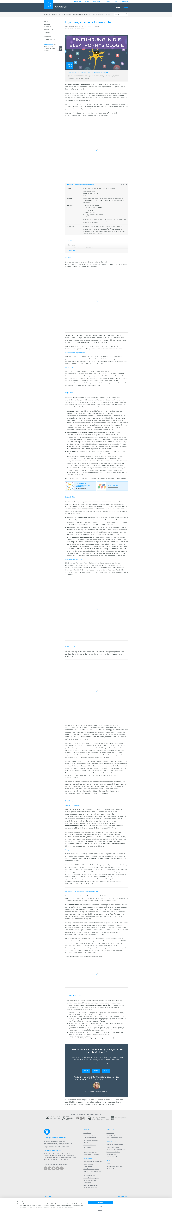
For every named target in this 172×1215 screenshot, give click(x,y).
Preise (109, 1164)
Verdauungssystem (89, 1180)
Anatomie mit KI (112, 1157)
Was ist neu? (77, 1)
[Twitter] (58, 1168)
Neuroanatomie (88, 1150)
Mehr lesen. (112, 1079)
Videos (85, 1070)
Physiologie (54, 14)
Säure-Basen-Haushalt (90, 1185)
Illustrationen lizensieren (114, 1166)
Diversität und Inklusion (53, 1150)
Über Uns (47, 1196)
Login (116, 1)
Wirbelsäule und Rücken (91, 1140)
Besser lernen (96, 1)
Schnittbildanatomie (90, 1152)
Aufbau (46, 21)
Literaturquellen (49, 39)
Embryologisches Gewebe (115, 1137)
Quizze (96, 1070)
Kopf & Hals (87, 1147)
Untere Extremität (89, 1137)
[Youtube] (50, 1168)
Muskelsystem (88, 1164)
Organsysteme (111, 1135)
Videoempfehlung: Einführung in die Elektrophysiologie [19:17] (88, 73)
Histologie (110, 1129)
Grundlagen (87, 1133)
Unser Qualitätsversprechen (55, 1138)
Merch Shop (110, 1168)
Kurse (117, 7)
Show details (20, 1211)
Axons (117, 837)
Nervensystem (66, 14)
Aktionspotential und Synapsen (83, 14)
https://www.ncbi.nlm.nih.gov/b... (79, 1036)
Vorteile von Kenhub (113, 1152)
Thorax (85, 1142)
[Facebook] (45, 1168)
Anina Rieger (96, 26)
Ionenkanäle (71, 458)
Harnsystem (87, 1182)
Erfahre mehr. (65, 1146)
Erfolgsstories (111, 1154)
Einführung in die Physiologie (92, 1161)
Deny (100, 1206)
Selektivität (47, 26)
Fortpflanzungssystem (90, 1187)
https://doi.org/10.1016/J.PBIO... (94, 1030)
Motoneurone (81, 834)
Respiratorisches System (91, 1178)
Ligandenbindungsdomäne (83, 247)
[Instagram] (54, 1168)
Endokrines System (89, 1175)
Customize (99, 1210)
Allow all (100, 1202)
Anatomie (86, 1129)
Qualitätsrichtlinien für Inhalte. (82, 1009)
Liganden (47, 24)
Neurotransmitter (92, 400)
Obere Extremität (89, 1135)
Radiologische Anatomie (91, 1154)
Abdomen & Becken (89, 1145)
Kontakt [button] (87, 1)
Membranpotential (96, 427)
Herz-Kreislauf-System (91, 1169)
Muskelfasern (103, 834)
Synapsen (68, 402)
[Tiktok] (62, 1168)
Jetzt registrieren (49, 44)
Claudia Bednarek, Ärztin (77, 26)
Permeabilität (48, 29)
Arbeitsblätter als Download (116, 1149)
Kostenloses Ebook (113, 1147)
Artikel (125, 7)
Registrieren (124, 1)
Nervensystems (82, 402)
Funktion (47, 32)
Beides (106, 1070)
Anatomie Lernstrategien (115, 1144)
